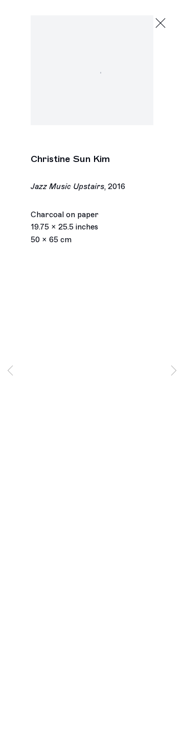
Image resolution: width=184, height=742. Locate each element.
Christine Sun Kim (70, 159)
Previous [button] (10, 371)
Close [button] (160, 23)
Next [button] (174, 371)
